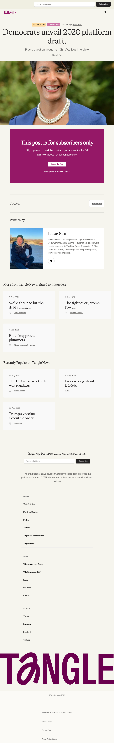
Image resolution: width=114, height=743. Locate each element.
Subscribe (103, 4)
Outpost (63, 712)
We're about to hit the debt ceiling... (26, 305)
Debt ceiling (20, 313)
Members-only (53, 24)
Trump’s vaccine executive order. (22, 416)
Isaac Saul (77, 25)
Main (26, 496)
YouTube (26, 640)
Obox (70, 712)
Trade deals (19, 391)
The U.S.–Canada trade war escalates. (28, 383)
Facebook (27, 632)
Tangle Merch (28, 543)
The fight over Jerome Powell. (82, 305)
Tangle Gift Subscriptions (33, 535)
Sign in (67, 171)
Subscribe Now (57, 164)
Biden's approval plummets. (22, 337)
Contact (26, 595)
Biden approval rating (24, 345)
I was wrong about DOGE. (79, 383)
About (27, 556)
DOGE (67, 391)
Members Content (30, 512)
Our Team (27, 587)
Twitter (26, 616)
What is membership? (32, 572)
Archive (26, 527)
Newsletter (57, 55)
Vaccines (18, 423)
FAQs (25, 580)
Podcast (26, 520)
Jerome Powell (76, 313)
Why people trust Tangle (33, 564)
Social (27, 608)
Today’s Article (29, 504)
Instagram (27, 624)
